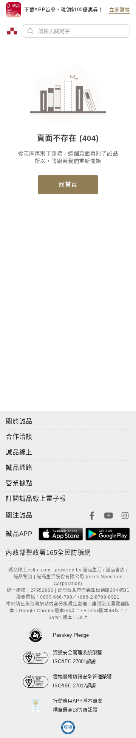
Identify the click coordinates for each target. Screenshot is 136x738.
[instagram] (125, 515)
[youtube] (108, 515)
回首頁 (68, 184)
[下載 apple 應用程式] (60, 533)
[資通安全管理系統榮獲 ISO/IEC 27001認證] (38, 657)
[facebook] (92, 515)
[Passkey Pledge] (38, 635)
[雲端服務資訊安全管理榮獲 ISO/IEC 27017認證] (38, 681)
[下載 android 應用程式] (107, 533)
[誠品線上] (12, 31)
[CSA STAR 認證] (68, 727)
